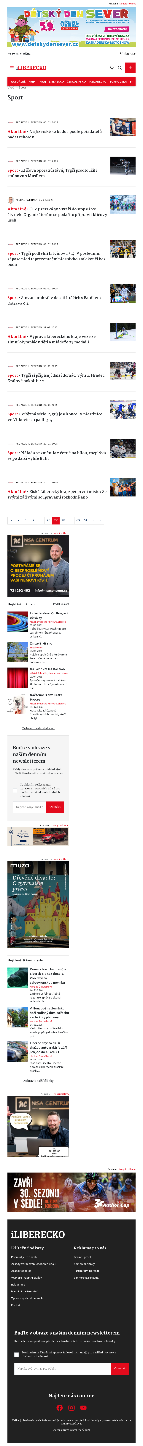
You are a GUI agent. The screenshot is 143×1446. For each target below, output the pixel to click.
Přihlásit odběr (41, 746)
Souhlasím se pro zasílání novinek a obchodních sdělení (43, 733)
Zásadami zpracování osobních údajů (43, 732)
